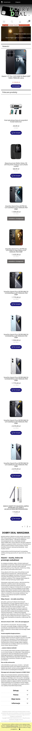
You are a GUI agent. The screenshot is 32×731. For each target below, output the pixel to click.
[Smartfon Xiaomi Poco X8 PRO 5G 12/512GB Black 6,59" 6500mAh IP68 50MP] (16, 194)
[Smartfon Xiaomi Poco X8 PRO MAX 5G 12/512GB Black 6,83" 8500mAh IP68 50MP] (16, 409)
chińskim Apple (22, 590)
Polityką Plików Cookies (12, 726)
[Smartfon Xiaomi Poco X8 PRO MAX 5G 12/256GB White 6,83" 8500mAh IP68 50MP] (16, 366)
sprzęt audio (4, 617)
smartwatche (11, 617)
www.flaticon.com (18, 721)
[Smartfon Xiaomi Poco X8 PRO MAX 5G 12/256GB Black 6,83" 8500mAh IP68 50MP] (16, 280)
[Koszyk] (28, 21)
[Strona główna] (16, 11)
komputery (18, 617)
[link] (16, 33)
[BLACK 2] (16, 25)
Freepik (9, 721)
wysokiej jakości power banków (20, 653)
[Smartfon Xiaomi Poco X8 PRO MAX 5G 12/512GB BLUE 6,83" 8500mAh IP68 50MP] (16, 451)
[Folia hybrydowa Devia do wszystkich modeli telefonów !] (16, 108)
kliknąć (15, 645)
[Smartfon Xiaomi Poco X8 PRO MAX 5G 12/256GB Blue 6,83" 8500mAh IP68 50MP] (16, 323)
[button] (4, 21)
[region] (16, 33)
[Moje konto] (20, 21)
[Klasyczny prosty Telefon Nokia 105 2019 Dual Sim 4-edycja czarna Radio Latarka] (16, 151)
